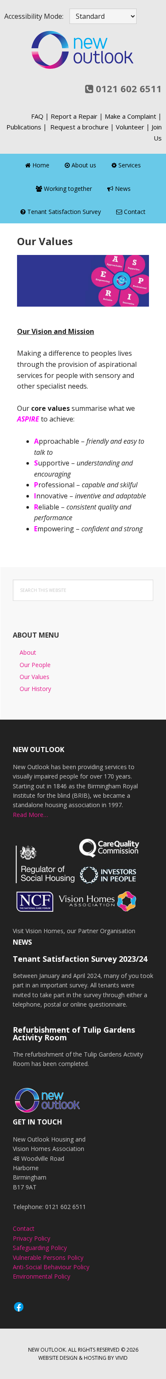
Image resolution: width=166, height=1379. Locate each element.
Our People (35, 665)
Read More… (30, 815)
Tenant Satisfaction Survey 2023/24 (80, 959)
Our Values (34, 677)
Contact (23, 1228)
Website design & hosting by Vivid (83, 1357)
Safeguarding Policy (40, 1248)
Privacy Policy (31, 1238)
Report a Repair (74, 116)
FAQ (37, 116)
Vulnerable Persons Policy (48, 1257)
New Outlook (83, 49)
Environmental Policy (41, 1276)
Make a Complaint (130, 116)
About (28, 652)
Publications (23, 127)
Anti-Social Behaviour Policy (51, 1267)
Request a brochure (79, 127)
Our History (35, 689)
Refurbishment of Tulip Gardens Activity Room (74, 1033)
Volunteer (130, 127)
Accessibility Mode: (33, 16)
